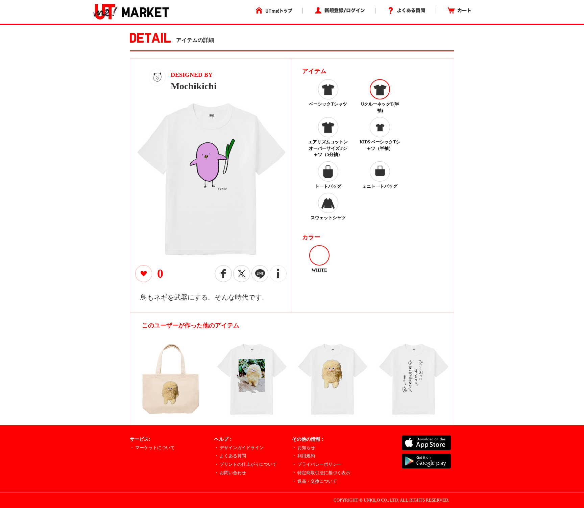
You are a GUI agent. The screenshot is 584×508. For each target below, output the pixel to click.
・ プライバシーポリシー (316, 464)
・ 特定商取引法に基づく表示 (321, 472)
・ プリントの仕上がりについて (245, 464)
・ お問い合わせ (230, 472)
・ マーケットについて (152, 447)
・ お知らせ (303, 447)
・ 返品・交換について (314, 481)
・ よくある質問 (230, 455)
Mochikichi (194, 86)
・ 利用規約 (303, 455)
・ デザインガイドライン (239, 447)
